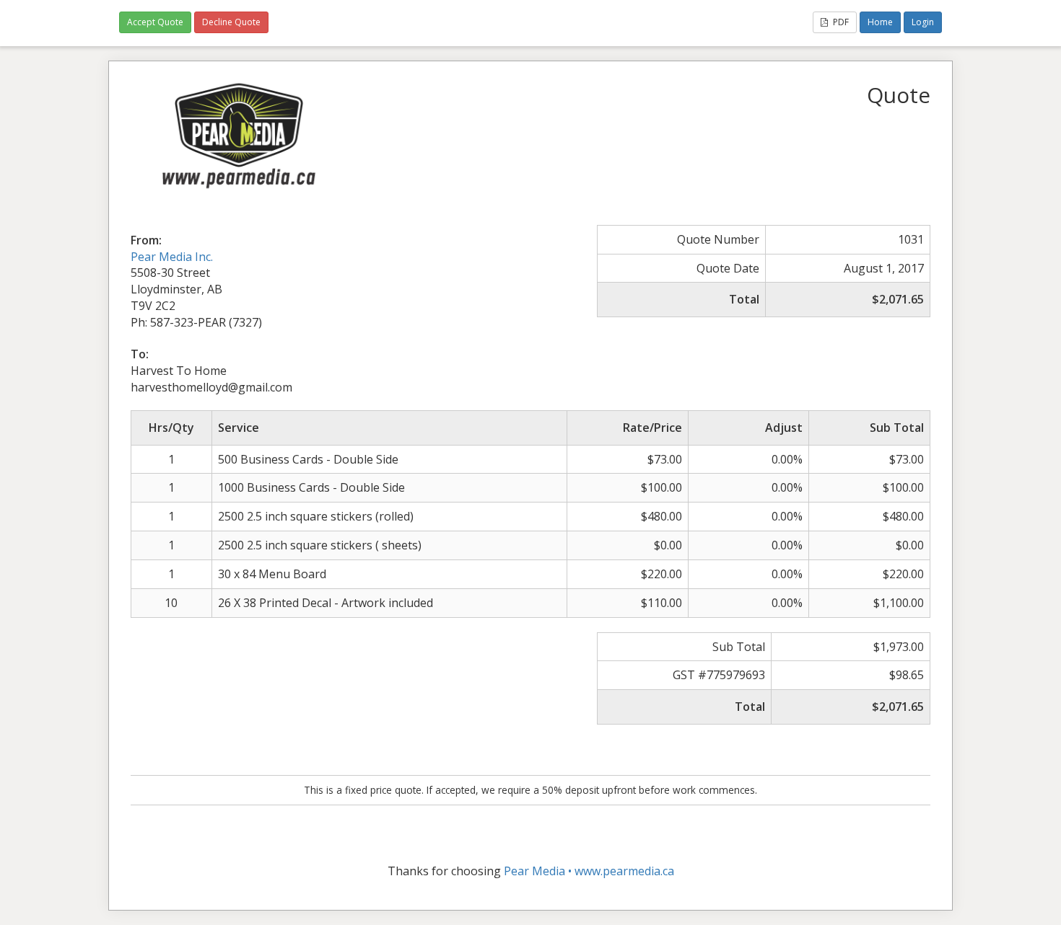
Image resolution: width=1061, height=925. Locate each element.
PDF (840, 22)
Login (923, 22)
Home (880, 22)
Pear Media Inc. (172, 257)
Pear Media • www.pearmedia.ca (589, 871)
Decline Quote (231, 22)
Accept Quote (155, 22)
